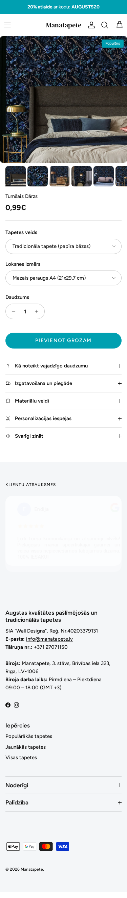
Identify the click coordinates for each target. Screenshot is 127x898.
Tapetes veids (21, 232)
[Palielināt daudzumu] (38, 311)
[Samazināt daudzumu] (12, 311)
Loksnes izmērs (22, 264)
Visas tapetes (21, 757)
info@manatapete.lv (49, 639)
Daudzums (17, 297)
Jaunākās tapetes (25, 747)
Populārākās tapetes (28, 736)
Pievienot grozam (63, 340)
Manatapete (32, 869)
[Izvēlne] (7, 25)
